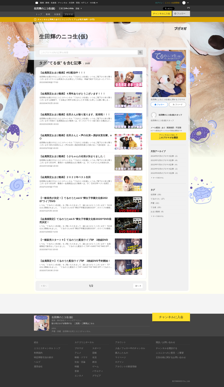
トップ (39, 14)
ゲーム (95, 366)
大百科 (71, 3)
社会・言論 (80, 362)
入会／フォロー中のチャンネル (130, 348)
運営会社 (38, 366)
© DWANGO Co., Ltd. (181, 381)
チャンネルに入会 (161, 13)
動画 (42, 3)
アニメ (78, 352)
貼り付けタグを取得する (62, 323)
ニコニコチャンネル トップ (47, 348)
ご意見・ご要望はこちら (84, 323)
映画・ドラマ (81, 357)
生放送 (53, 3)
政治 (94, 362)
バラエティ (97, 371)
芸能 (77, 8)
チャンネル (62, 3)
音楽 (77, 371)
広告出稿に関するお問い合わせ (171, 357)
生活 (94, 357)
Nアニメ (84, 3)
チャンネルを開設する (166, 348)
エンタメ (79, 375)
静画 (47, 3)
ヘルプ (37, 362)
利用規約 (38, 352)
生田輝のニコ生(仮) (44, 8)
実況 (78, 3)
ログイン (159, 3)
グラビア (96, 375)
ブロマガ (68, 14)
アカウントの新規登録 (126, 366)
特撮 (77, 366)
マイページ (120, 357)
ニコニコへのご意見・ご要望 (170, 352)
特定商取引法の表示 (43, 357)
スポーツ (96, 348)
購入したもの (121, 352)
